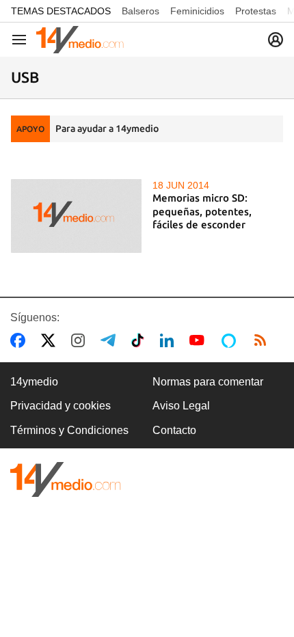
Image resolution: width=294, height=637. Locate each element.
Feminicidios (197, 10)
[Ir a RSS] (263, 340)
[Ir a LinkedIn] (169, 340)
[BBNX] (65, 479)
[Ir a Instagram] (80, 340)
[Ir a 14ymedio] (80, 39)
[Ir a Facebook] (20, 340)
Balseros (140, 10)
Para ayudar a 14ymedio (107, 128)
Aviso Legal (181, 405)
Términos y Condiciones (69, 430)
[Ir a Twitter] (51, 340)
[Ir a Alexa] (231, 340)
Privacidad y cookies (60, 405)
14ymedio (34, 382)
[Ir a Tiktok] (140, 340)
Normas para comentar (207, 382)
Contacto (174, 430)
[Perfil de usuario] (275, 39)
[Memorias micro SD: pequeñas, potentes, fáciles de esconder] (76, 216)
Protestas (255, 10)
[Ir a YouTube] (199, 340)
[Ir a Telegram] (111, 340)
